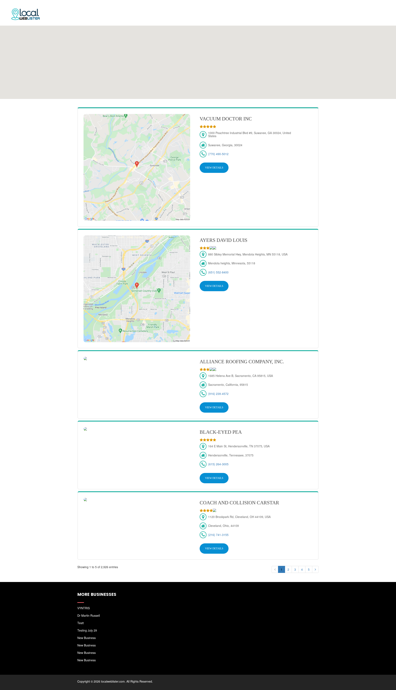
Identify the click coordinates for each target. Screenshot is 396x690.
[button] (198, 59)
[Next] (315, 569)
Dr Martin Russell (88, 615)
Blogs (356, 8)
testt (80, 623)
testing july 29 (87, 630)
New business (86, 638)
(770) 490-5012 (218, 154)
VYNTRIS (83, 608)
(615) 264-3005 (218, 464)
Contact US (377, 8)
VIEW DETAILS (214, 167)
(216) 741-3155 (218, 535)
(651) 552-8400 (218, 272)
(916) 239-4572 (218, 394)
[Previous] (275, 569)
